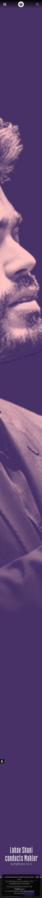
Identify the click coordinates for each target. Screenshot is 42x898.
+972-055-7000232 (26, 891)
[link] (21, 4)
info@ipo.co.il (19, 889)
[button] (37, 4)
